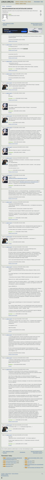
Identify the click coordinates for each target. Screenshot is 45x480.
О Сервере (3, 473)
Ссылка (3, 20)
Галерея (22, 1)
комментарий (9, 44)
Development (8, 6)
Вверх (42, 473)
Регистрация (37, 1)
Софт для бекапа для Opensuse (34, 467)
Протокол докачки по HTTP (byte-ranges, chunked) (36, 24)
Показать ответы (11, 143)
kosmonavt (11, 110)
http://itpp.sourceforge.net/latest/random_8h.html (18, 178)
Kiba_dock (8, 466)
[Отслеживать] (40, 14)
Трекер (21, 3)
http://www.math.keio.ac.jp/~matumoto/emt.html (29, 181)
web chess (30, 462)
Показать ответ (11, 41)
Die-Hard (10, 68)
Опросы (17, 3)
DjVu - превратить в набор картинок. (8, 24)
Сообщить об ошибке (4, 474)
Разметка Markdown (15, 473)
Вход (42, 1)
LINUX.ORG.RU (7, 2)
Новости (17, 1)
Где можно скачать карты (11, 462)
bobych (10, 14)
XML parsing (8, 464)
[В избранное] (40, 11)
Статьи (25, 1)
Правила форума (8, 473)
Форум (29, 1)
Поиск (24, 3)
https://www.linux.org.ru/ (5, 475)
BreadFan (10, 364)
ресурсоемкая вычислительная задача (17, 8)
